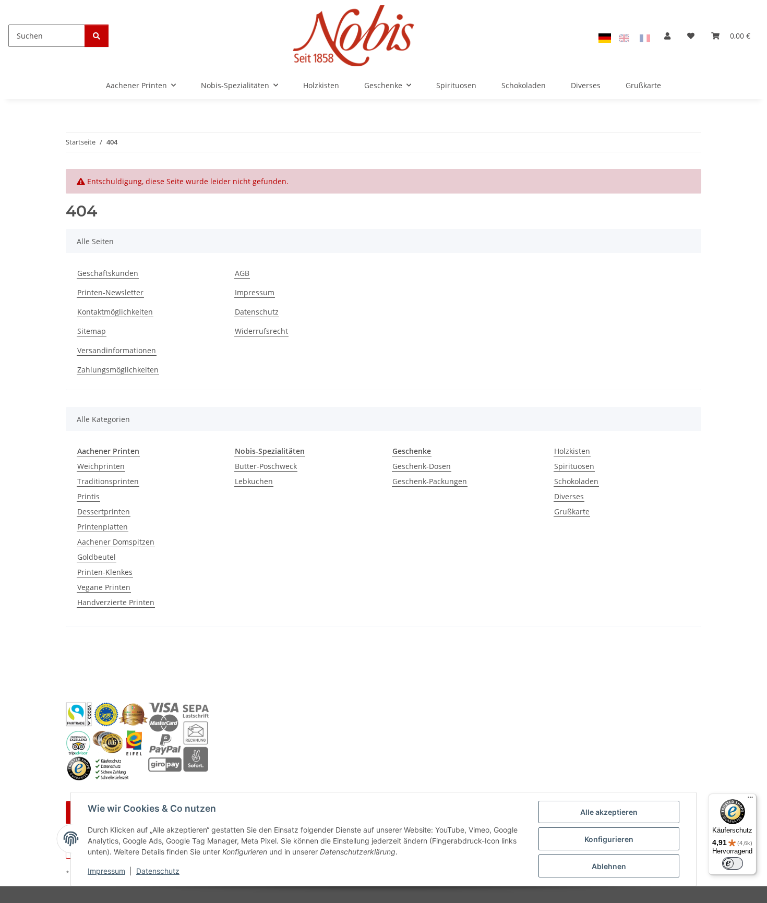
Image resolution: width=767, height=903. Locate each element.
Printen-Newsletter (110, 292)
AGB (242, 273)
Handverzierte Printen (115, 602)
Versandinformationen (116, 350)
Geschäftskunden (107, 273)
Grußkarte (572, 511)
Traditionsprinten (108, 481)
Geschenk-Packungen (429, 481)
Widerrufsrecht (261, 331)
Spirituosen (574, 466)
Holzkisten (572, 451)
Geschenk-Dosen (421, 466)
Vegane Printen (103, 587)
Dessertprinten (103, 511)
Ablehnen (609, 866)
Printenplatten (102, 527)
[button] (667, 36)
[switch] (732, 863)
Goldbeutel (96, 557)
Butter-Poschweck (266, 466)
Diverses (569, 496)
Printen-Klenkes (105, 572)
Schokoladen (576, 481)
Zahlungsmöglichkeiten (118, 370)
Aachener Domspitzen (115, 542)
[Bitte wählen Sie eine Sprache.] (606, 37)
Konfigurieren (608, 839)
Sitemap (91, 331)
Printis (88, 496)
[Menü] (750, 799)
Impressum (106, 870)
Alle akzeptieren (609, 812)
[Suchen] (97, 36)
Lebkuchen (254, 481)
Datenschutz (157, 870)
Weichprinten (101, 466)
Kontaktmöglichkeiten (115, 312)
